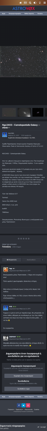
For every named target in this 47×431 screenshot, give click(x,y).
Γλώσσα (10, 409)
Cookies (36, 409)
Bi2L (12, 133)
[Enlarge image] (9, 320)
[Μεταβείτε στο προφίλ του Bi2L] (4, 134)
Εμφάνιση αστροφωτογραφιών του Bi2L (21, 138)
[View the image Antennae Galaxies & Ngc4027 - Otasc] (9, 112)
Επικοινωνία (28, 409)
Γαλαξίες (6, 247)
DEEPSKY (12, 337)
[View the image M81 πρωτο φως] (24, 112)
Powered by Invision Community (23, 411)
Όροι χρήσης (4, 428)
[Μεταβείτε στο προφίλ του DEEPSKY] (5, 338)
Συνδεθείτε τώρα (24, 389)
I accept (42, 427)
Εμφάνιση (19, 409)
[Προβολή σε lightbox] (23, 61)
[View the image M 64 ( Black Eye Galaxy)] (37, 112)
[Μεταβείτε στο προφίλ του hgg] (5, 269)
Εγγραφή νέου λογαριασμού (23, 376)
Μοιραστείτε (12, 260)
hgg (10, 268)
